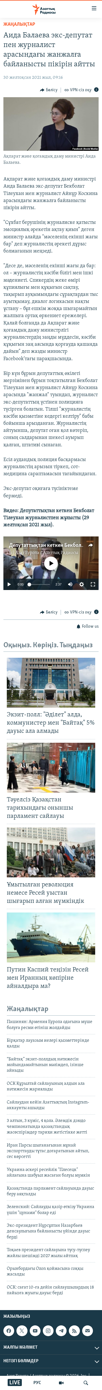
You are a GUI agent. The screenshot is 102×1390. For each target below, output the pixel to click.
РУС (37, 1383)
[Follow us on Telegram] (61, 1330)
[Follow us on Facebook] (8, 1330)
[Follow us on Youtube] (35, 1330)
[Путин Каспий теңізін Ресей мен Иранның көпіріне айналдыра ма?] (51, 937)
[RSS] (74, 1330)
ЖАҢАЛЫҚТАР (19, 24)
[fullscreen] (93, 584)
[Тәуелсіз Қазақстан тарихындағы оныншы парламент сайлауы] (51, 768)
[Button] (49, 90)
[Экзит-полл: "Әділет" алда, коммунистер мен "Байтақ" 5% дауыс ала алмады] (51, 683)
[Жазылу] (87, 1330)
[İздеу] (85, 1383)
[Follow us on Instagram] (48, 1330)
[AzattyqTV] (61, 1383)
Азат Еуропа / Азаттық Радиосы (46, 553)
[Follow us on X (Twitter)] (21, 1330)
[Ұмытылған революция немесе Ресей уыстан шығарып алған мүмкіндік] (51, 852)
